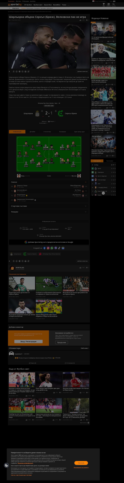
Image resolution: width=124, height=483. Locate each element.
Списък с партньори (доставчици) (21, 475)
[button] (6, 465)
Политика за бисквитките (25, 463)
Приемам (81, 463)
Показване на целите (81, 467)
